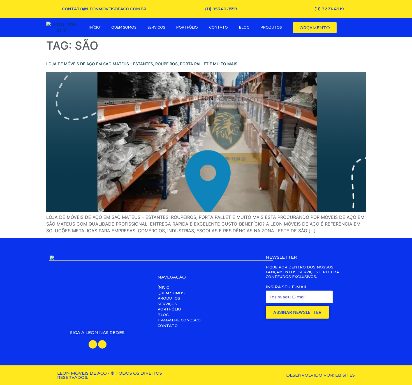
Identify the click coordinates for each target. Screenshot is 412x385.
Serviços (156, 27)
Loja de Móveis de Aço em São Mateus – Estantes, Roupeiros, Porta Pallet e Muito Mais (141, 63)
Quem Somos (123, 27)
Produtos (271, 27)
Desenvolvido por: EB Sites (320, 375)
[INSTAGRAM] (102, 344)
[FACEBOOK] (93, 344)
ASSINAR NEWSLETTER (297, 312)
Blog (244, 27)
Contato (218, 27)
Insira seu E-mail (286, 287)
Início (94, 27)
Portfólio (187, 27)
